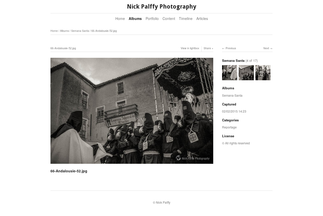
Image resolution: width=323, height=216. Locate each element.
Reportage (229, 127)
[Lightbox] (131, 164)
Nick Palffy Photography (161, 6)
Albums (135, 18)
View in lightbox (190, 48)
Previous (231, 48)
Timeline (186, 18)
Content (169, 18)
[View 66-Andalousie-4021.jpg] (229, 78)
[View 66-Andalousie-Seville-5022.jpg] (263, 78)
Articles (202, 18)
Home (120, 18)
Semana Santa (80, 31)
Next (266, 48)
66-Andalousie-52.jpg (104, 31)
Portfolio (152, 18)
